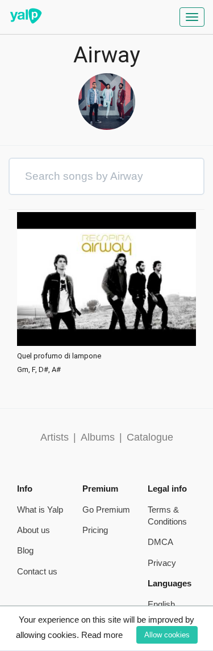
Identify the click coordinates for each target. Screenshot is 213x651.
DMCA (160, 542)
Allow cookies (167, 635)
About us (33, 530)
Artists (54, 437)
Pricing (95, 530)
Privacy (162, 563)
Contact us (37, 571)
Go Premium (106, 509)
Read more (102, 635)
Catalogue (150, 437)
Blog (25, 550)
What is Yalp (40, 509)
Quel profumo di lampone (59, 356)
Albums (98, 437)
